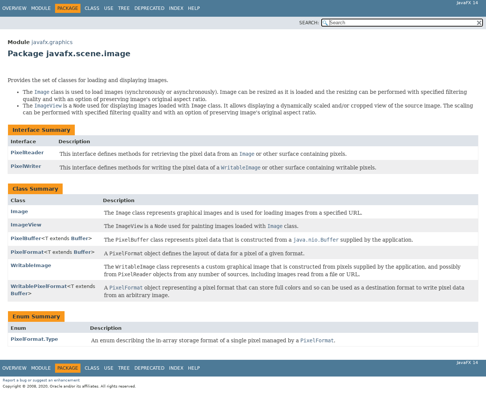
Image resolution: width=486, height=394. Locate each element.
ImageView (26, 225)
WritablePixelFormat (39, 286)
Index (176, 8)
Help (194, 8)
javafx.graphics (52, 42)
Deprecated (149, 8)
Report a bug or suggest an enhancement (41, 380)
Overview (14, 8)
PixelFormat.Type (34, 339)
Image (19, 211)
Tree (124, 8)
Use (109, 8)
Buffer (79, 238)
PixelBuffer (26, 238)
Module (41, 8)
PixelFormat (27, 252)
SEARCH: (309, 22)
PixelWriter (26, 166)
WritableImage (31, 265)
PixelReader (27, 152)
